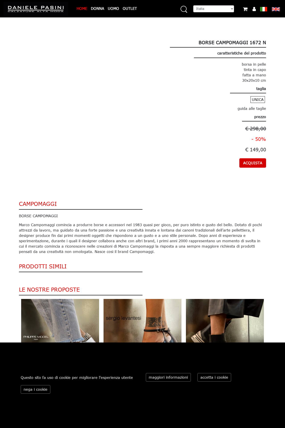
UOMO (113, 8)
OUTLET (130, 8)
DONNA (97, 8)
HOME (82, 8)
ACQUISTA (252, 163)
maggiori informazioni (168, 377)
